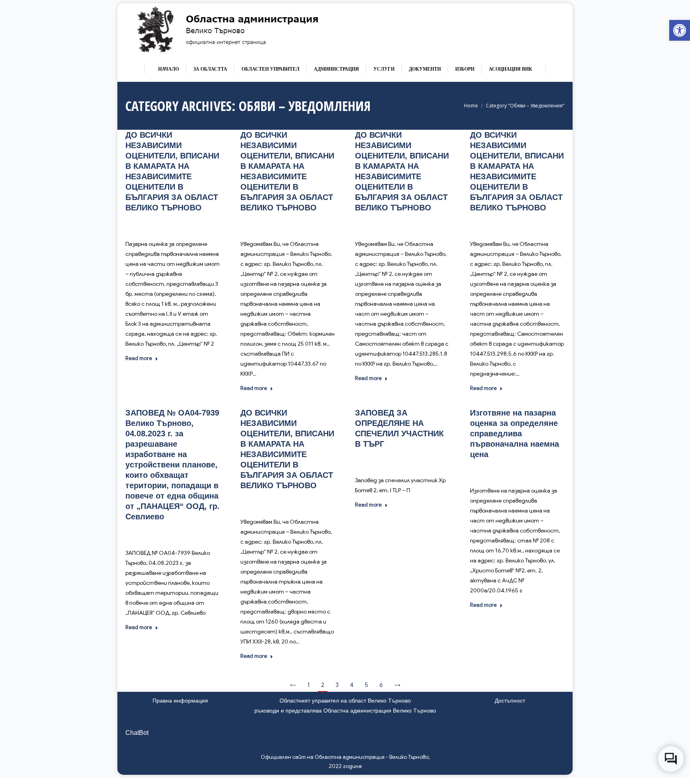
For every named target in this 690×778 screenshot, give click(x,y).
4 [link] (351, 685)
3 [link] (337, 685)
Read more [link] (138, 358)
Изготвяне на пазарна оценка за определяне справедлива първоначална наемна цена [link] (514, 433)
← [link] (293, 685)
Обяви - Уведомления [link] (164, 224)
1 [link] (308, 685)
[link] (679, 30)
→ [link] (397, 685)
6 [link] (381, 685)
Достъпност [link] (510, 700)
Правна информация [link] (180, 700)
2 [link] (322, 685)
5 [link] (366, 685)
